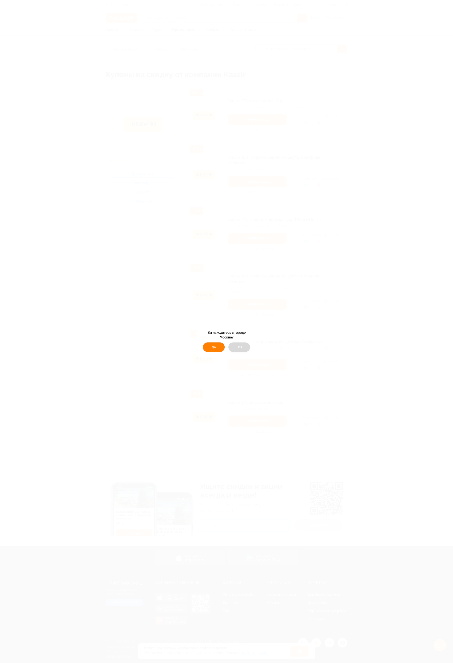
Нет (239, 347)
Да (214, 347)
